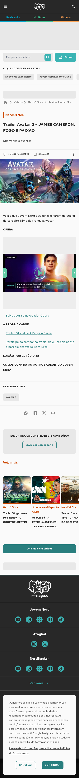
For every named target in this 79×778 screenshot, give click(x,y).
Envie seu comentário (39, 445)
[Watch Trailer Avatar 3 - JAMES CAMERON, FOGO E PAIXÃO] (39, 181)
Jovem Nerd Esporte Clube (45, 509)
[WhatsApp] (26, 412)
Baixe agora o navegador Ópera (27, 315)
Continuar (52, 765)
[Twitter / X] (44, 412)
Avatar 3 (11, 397)
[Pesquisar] (47, 57)
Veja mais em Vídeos (39, 548)
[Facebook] (35, 412)
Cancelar (26, 765)
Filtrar (68, 57)
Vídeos (18, 102)
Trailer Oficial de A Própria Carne (29, 333)
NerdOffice (35, 102)
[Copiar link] (53, 412)
